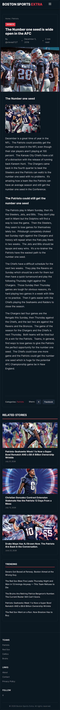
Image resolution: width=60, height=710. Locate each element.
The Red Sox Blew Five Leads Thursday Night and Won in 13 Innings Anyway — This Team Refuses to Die (30, 584)
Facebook (48, 402)
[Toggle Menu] (50, 4)
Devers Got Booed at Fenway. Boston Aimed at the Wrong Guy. (29, 573)
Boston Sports (22, 4)
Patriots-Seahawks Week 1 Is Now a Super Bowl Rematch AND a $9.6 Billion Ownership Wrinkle (29, 454)
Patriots (15, 19)
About (5, 672)
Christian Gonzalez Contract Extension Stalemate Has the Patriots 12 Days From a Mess (28, 500)
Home (7, 19)
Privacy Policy (8, 681)
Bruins (5, 658)
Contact (6, 677)
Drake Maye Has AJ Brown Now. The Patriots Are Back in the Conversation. (29, 545)
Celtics (5, 654)
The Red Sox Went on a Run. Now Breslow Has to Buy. (29, 614)
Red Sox (6, 649)
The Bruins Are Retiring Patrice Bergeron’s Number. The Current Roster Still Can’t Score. (30, 595)
